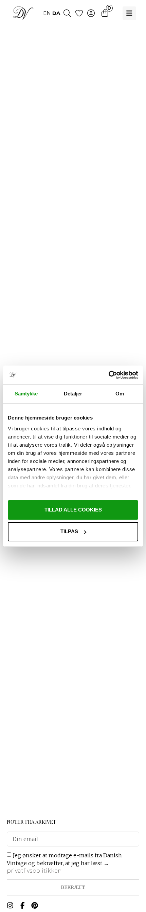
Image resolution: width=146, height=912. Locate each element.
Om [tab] (119, 393)
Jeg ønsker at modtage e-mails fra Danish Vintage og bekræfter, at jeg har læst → (64, 863)
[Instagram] (10, 905)
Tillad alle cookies (73, 510)
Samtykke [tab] (26, 393)
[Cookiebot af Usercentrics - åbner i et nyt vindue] (108, 375)
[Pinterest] (34, 905)
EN (47, 13)
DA (56, 13)
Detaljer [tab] (73, 393)
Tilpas (69, 531)
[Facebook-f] (22, 905)
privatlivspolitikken (34, 871)
